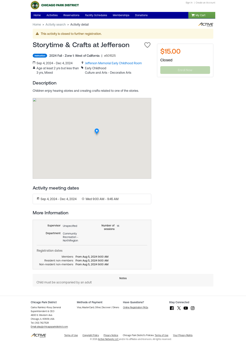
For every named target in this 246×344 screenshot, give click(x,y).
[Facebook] (172, 310)
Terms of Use (161, 335)
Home (37, 24)
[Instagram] (192, 310)
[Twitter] (178, 310)
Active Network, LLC (108, 339)
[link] (113, 63)
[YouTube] (185, 310)
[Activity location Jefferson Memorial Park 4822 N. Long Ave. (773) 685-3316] (97, 129)
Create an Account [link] (205, 2)
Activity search (56, 24)
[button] (147, 45)
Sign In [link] (189, 2)
